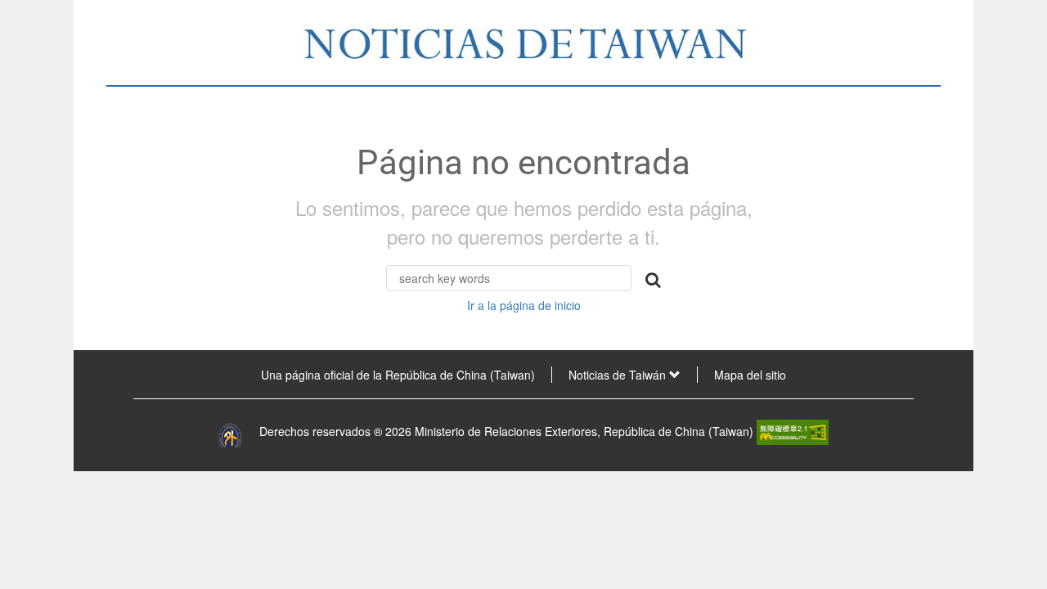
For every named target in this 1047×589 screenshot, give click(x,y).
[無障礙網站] (793, 431)
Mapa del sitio (750, 374)
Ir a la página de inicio (524, 305)
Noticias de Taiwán (618, 374)
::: (96, 374)
